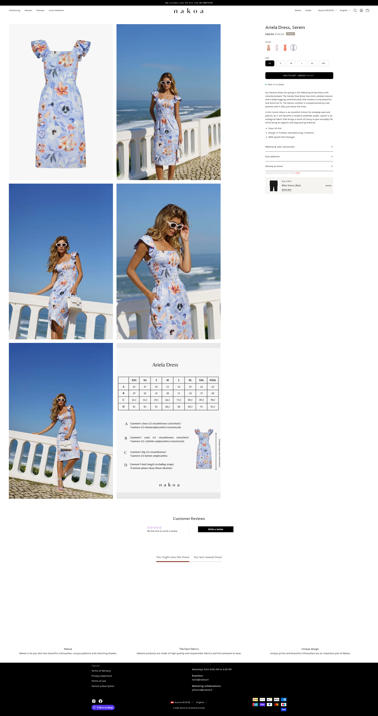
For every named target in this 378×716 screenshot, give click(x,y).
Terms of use (99, 680)
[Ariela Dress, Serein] (293, 47)
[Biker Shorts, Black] (273, 185)
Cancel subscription (103, 686)
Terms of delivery (101, 670)
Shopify (201, 708)
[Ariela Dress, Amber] (277, 47)
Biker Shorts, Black (291, 185)
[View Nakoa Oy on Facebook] (100, 701)
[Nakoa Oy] (189, 10)
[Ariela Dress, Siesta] (268, 47)
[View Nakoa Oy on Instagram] (94, 701)
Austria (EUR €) (326, 10)
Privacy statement (102, 675)
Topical (96, 665)
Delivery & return (274, 166)
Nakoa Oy (184, 708)
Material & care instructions (280, 146)
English (344, 10)
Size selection (272, 156)
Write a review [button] (215, 529)
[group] (189, 3)
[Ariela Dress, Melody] (285, 47)
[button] (14, 10)
